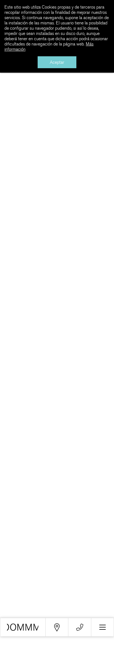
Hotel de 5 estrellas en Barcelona (22, 627)
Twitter (29, 74)
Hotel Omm (57, 116)
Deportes (85, 110)
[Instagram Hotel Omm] (79, 565)
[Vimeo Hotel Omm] (57, 565)
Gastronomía (13, 615)
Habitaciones (13, 609)
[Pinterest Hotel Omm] (102, 565)
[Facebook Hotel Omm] (11, 565)
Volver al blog (23, 113)
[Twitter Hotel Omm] (34, 565)
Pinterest (32, 88)
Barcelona (55, 110)
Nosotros (9, 603)
